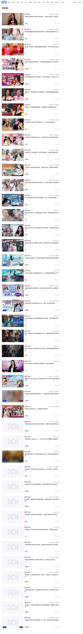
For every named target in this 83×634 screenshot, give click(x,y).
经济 (39, 2)
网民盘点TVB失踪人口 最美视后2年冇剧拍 (36, 409)
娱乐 (13, 2)
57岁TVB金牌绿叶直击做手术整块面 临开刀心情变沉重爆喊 (41, 197)
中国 (26, 2)
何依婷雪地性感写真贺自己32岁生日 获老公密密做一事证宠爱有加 (42, 183)
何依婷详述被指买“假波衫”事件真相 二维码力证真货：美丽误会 (41, 16)
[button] (56, 23)
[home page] (4, 2)
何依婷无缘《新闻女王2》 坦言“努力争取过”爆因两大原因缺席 (41, 439)
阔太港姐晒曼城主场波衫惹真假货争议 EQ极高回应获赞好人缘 (41, 31)
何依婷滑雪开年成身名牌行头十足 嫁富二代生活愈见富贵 (40, 303)
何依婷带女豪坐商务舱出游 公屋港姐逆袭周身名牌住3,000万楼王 (42, 62)
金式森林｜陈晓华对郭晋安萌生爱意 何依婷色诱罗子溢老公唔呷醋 (42, 500)
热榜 (22, 2)
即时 (18, 2)
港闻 (35, 2)
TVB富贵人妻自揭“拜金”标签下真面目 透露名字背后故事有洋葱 (41, 424)
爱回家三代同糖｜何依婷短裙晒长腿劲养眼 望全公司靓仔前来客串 (42, 47)
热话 (44, 2)
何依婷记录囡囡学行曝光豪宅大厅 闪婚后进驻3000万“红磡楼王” (42, 393)
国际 (9, 2)
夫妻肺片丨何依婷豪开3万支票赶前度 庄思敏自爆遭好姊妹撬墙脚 (41, 92)
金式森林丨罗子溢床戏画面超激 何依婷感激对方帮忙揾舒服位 (41, 484)
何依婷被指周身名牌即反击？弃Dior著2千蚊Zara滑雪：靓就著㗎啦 (41, 288)
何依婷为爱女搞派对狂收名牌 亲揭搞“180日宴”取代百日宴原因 (41, 544)
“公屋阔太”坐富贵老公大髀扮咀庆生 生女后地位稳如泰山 (40, 122)
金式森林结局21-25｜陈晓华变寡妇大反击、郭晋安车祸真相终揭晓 (41, 454)
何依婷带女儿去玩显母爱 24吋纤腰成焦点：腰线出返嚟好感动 (41, 152)
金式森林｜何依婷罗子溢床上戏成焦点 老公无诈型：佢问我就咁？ (41, 469)
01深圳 (56, 2)
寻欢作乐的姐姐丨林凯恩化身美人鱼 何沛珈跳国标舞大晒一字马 (42, 273)
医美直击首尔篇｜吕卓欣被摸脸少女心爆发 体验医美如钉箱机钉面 (42, 213)
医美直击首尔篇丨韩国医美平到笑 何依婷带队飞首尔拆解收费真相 (42, 243)
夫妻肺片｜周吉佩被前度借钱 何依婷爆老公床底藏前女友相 (40, 107)
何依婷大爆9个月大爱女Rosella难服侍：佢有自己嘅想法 (39, 363)
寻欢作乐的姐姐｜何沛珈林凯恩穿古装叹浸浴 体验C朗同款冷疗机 (41, 319)
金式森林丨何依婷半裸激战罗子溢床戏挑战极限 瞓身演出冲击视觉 (42, 605)
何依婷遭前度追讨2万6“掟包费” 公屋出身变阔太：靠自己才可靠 (42, 77)
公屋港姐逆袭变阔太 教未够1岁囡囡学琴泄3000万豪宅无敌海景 (42, 258)
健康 (48, 2)
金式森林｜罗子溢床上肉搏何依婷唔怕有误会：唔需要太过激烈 (41, 529)
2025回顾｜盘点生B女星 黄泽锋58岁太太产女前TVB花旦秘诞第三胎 (42, 379)
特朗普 (30, 2)
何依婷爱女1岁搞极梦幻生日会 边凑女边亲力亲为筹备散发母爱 (41, 137)
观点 (52, 2)
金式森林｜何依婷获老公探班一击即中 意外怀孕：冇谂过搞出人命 (42, 575)
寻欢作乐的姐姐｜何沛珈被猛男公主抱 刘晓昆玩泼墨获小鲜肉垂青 (42, 334)
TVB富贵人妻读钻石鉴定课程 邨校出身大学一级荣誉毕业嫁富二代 (42, 168)
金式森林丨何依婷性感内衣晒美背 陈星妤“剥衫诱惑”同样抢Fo (41, 514)
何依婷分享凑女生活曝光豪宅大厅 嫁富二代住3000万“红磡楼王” (42, 620)
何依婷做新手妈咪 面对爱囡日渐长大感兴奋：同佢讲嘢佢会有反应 (42, 590)
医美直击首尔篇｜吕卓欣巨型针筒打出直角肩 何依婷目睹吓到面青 (42, 228)
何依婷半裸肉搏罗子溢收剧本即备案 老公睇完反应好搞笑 (40, 559)
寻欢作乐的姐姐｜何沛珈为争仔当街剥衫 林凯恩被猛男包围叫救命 (42, 349)
